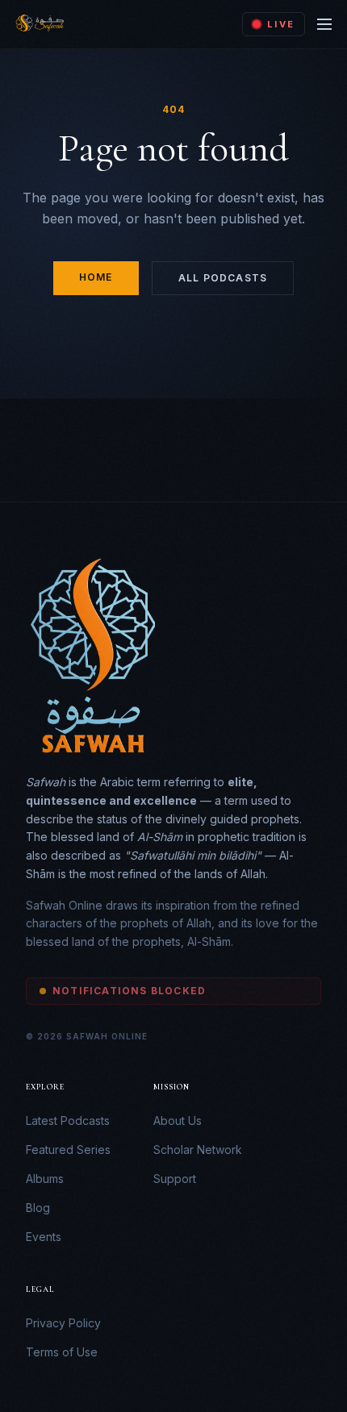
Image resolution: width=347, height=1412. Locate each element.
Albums (45, 1178)
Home (96, 277)
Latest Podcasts (68, 1120)
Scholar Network (197, 1149)
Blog (38, 1207)
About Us (177, 1120)
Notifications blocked (129, 991)
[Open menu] (324, 24)
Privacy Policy (63, 1323)
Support (174, 1178)
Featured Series (68, 1149)
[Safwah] (39, 24)
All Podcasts (222, 278)
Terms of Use (62, 1352)
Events (43, 1236)
